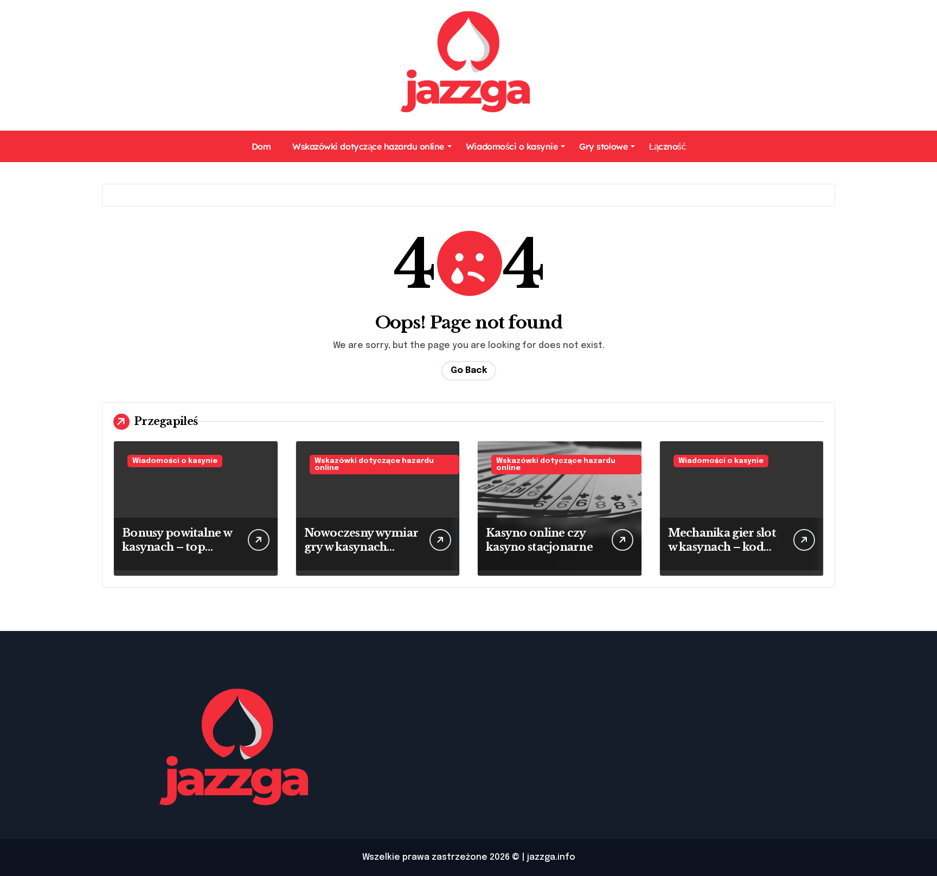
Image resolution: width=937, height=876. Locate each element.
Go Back (469, 370)
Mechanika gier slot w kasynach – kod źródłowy (722, 547)
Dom (261, 146)
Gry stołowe (603, 146)
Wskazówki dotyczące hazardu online (368, 146)
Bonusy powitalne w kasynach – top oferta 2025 (177, 547)
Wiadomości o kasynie (511, 146)
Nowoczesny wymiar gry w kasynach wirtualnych (361, 547)
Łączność (667, 146)
